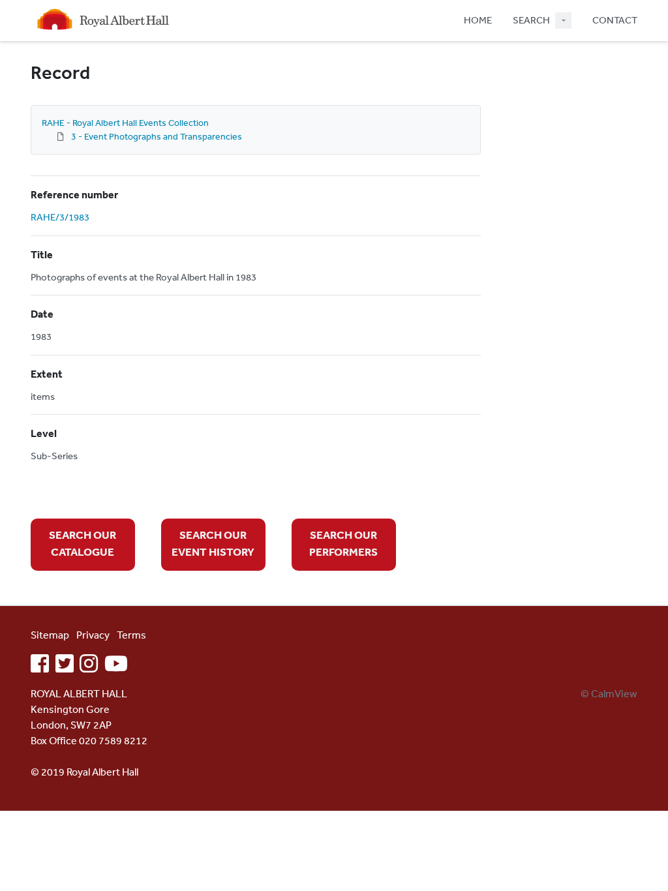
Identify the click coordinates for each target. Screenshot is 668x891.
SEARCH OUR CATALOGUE (82, 543)
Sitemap (50, 634)
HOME (478, 20)
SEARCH (531, 20)
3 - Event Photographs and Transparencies (156, 136)
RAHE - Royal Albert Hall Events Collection (125, 122)
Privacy (93, 634)
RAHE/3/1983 (60, 217)
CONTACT (614, 20)
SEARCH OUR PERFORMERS (343, 543)
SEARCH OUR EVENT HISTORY (213, 543)
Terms (131, 634)
